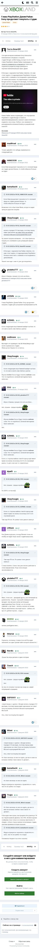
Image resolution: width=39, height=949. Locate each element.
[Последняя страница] (36, 41)
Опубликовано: (17, 51)
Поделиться (20, 906)
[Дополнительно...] (35, 50)
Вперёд (30, 41)
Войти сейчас (19, 893)
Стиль (11, 941)
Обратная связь (24, 941)
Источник (5, 131)
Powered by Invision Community (19, 946)
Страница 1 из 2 (19, 41)
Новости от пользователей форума (25, 34)
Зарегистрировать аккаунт (19, 879)
